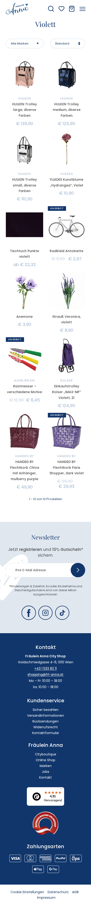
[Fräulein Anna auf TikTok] (62, 613)
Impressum (46, 897)
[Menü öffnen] (82, 9)
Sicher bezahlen (46, 709)
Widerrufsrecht (45, 727)
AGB (75, 892)
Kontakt (45, 777)
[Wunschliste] (61, 9)
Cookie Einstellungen (27, 892)
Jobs (45, 771)
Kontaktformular (45, 733)
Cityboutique (45, 754)
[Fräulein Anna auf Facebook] (28, 613)
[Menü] (61, 790)
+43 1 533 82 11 (45, 668)
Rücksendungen (45, 721)
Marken (46, 765)
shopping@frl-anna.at (45, 674)
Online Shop (45, 760)
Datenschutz (58, 892)
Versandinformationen (45, 715)
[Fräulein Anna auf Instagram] (45, 613)
